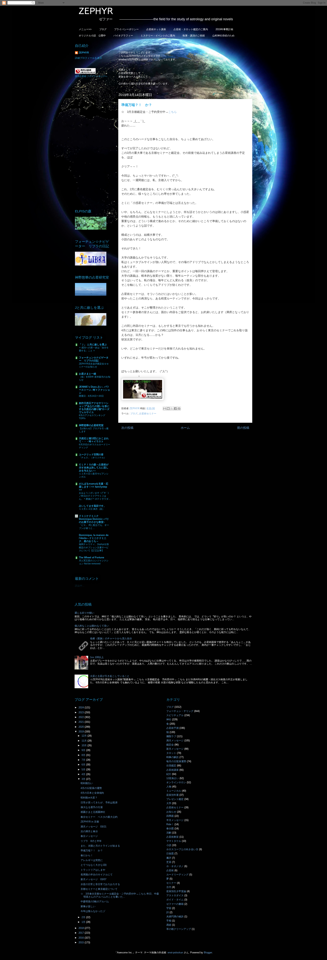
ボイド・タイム (175, 899)
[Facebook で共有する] (175, 408)
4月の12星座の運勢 (91, 788)
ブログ (103, 29)
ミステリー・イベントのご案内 (158, 35)
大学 (168, 803)
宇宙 (168, 908)
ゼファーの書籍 (175, 904)
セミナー (171, 882)
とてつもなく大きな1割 (94, 864)
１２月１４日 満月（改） (91, 509)
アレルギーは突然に (92, 860)
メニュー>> (85, 29)
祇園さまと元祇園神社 (93, 812)
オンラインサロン (176, 782)
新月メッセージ (175, 748)
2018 (82, 928)
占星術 (170, 870)
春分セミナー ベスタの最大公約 (99, 816)
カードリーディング (177, 874)
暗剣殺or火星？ (89, 797)
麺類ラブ (171, 736)
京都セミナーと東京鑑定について (99, 889)
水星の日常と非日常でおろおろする (100, 884)
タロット (171, 753)
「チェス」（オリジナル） (92, 457)
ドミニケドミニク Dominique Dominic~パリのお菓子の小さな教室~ (94, 519)
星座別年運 (172, 794)
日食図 (170, 853)
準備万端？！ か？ (92, 850)
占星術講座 (172, 769)
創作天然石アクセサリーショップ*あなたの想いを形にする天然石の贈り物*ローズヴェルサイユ (94, 408)
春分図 (170, 828)
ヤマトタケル (173, 841)
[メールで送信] (165, 408)
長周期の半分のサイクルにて (97, 874)
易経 (168, 924)
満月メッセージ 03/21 (93, 826)
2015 (82, 942)
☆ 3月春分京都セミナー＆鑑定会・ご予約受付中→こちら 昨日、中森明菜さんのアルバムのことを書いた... (120, 895)
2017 (82, 932)
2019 (82, 731)
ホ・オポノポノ (175, 866)
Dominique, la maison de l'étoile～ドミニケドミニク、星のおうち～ (93, 538)
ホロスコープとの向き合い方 (182, 849)
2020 (82, 726)
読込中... (80, 585)
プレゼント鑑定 (175, 799)
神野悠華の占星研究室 (91, 425)
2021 (82, 721)
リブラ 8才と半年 (91, 841)
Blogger (208, 952)
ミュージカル (173, 790)
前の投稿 (243, 427)
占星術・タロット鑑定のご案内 (191, 29)
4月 (84, 774)
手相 (168, 920)
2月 (84, 917)
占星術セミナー (147, 413)
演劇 (168, 832)
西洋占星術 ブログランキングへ (91, 76)
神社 (168, 719)
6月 (84, 764)
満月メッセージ (175, 740)
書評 (168, 857)
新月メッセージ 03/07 (93, 879)
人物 (168, 786)
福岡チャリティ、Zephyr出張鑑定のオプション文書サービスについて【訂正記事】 (94, 547)
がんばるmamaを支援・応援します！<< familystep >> (93, 486)
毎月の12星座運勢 (176, 761)
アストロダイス (175, 895)
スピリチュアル (175, 715)
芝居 (168, 862)
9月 (84, 750)
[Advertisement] (93, 143)
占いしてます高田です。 (92, 505)
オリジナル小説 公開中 (92, 35)
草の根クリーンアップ (178, 929)
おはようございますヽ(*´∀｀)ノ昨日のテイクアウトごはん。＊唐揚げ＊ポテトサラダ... (94, 496)
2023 (82, 712)
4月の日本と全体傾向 (92, 792)
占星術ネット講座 (156, 29)
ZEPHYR (84, 52)
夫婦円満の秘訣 (175, 916)
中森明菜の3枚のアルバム (95, 901)
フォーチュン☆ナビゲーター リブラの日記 (93, 359)
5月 (84, 769)
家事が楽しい (88, 906)
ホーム (185, 427)
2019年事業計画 (224, 29)
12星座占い (172, 778)
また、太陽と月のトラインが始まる (100, 845)
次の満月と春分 (89, 831)
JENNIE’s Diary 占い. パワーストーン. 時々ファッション (94, 389)
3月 (84, 779)
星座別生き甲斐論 (176, 891)
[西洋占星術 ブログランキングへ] (85, 73)
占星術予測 (172, 728)
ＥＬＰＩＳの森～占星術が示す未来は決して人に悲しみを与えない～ (93, 467)
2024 (82, 707)
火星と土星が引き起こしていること (109, 676)
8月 (84, 755)
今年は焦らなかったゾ (93, 911)
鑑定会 (170, 744)
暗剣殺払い (87, 783)
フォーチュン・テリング (179, 711)
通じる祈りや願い (84, 612)
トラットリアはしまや (93, 869)
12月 (84, 735)
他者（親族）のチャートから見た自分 (111, 638)
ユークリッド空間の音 (91, 454)
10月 (84, 745)
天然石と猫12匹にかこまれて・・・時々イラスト (94, 440)
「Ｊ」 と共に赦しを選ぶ (93, 344)
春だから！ (87, 855)
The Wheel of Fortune (91, 557)
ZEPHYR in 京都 (90, 821)
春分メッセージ (89, 836)
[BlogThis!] (168, 408)
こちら (172, 111)
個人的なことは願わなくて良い (92, 625)
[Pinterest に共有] (179, 408)
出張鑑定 (171, 765)
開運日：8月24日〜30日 (91, 396)
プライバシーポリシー (126, 29)
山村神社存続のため (223, 35)
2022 (82, 717)
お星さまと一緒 (87, 373)
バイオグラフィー (123, 35)
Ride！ (170, 824)
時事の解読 (172, 757)
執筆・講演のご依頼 (194, 35)
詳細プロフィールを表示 (88, 58)
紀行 (168, 774)
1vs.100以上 (97, 657)
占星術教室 (172, 836)
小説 (168, 845)
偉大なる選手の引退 (92, 807)
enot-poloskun (175, 952)
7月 (84, 759)
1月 (84, 922)
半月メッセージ (175, 820)
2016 (82, 937)
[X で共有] (172, 408)
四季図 (170, 816)
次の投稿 (127, 427)
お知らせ (171, 811)
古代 (168, 887)
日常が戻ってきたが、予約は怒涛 (99, 802)
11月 (84, 740)
